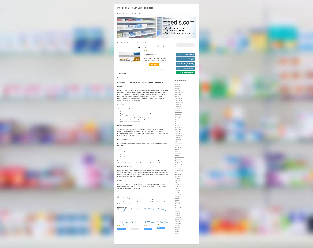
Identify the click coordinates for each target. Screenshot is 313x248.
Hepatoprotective (179, 170)
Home (118, 42)
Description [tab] (122, 73)
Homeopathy (178, 174)
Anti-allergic (178, 90)
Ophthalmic (178, 202)
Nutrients (177, 198)
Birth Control (178, 129)
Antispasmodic (178, 123)
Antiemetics (178, 106)
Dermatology (178, 147)
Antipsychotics (178, 118)
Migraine (177, 188)
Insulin (176, 182)
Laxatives (177, 184)
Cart (140, 13)
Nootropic (177, 196)
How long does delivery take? (186, 58)
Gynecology (178, 166)
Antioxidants (178, 114)
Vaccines (177, 227)
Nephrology (178, 190)
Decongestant (178, 143)
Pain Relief (177, 209)
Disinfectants (178, 153)
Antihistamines (178, 112)
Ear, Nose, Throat (179, 157)
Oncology (177, 200)
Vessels (177, 231)
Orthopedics (178, 204)
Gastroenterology (179, 164)
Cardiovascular (178, 133)
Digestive (177, 151)
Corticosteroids (178, 139)
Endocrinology (178, 161)
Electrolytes (178, 159)
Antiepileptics (178, 108)
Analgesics (177, 84)
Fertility (177, 162)
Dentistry (177, 145)
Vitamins (177, 233)
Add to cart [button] (122, 229)
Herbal (176, 172)
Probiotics (177, 211)
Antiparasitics (178, 116)
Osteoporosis (178, 205)
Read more (135, 229)
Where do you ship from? (186, 54)
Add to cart (154, 64)
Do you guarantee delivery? (185, 68)
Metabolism (178, 186)
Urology (177, 225)
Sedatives (177, 221)
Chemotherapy (178, 135)
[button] (139, 47)
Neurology (177, 192)
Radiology (177, 215)
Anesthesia (178, 86)
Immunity (177, 178)
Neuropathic (178, 194)
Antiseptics (178, 121)
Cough (176, 141)
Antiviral (177, 125)
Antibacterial (178, 94)
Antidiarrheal (178, 104)
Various (177, 229)
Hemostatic (178, 168)
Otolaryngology (178, 207)
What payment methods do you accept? (185, 64)
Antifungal (177, 110)
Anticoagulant (178, 98)
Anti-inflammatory (179, 92)
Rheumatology (178, 219)
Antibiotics (123, 42)
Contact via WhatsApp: (187, 72)
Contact (133, 13)
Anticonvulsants (179, 100)
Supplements (178, 223)
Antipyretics (178, 119)
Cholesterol (178, 137)
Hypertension (178, 176)
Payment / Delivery (122, 13)
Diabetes (177, 149)
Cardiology (177, 131)
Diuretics (177, 155)
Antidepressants (179, 102)
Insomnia (177, 180)
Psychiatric (178, 213)
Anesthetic (177, 88)
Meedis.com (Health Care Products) (135, 8)
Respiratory (178, 217)
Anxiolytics (177, 127)
